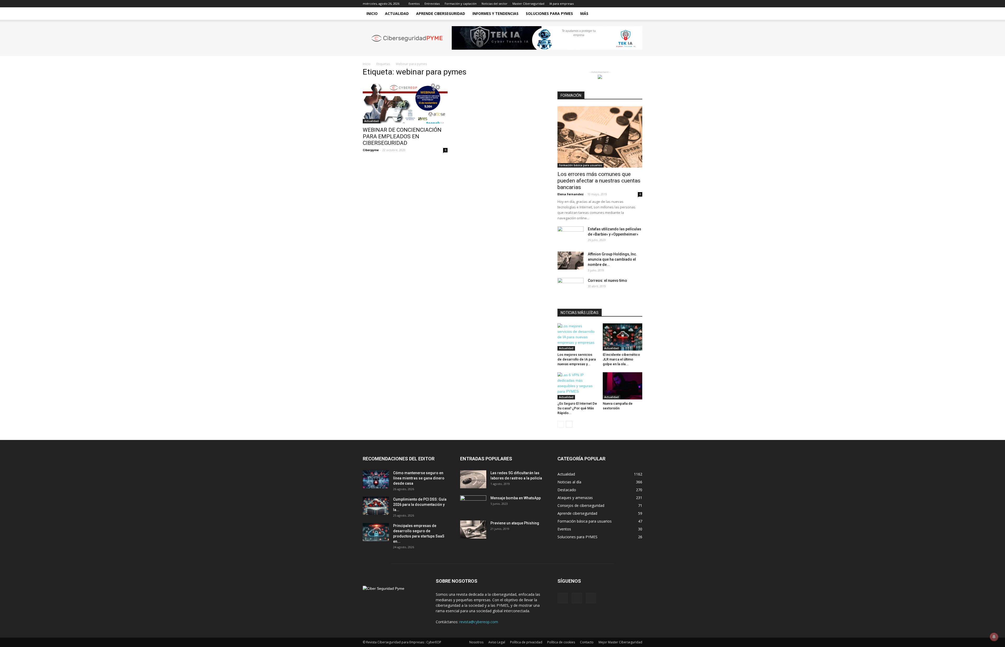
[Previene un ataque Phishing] (473, 529)
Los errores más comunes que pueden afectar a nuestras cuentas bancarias (598, 180)
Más (584, 13)
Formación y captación (461, 3)
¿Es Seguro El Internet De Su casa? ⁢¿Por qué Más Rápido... (577, 408)
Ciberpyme (371, 150)
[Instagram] (621, 3)
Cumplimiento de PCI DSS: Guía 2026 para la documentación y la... (419, 504)
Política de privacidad (526, 642)
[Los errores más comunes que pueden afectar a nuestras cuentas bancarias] (599, 137)
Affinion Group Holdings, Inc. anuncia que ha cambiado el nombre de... (612, 259)
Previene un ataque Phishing (514, 523)
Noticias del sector (494, 3)
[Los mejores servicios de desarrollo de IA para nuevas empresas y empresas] (577, 337)
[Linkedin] (630, 3)
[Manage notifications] (994, 637)
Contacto (587, 642)
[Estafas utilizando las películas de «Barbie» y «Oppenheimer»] (570, 235)
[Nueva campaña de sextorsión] (623, 385)
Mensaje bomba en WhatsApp (515, 498)
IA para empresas (561, 3)
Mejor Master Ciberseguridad (620, 642)
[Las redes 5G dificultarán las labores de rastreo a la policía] (473, 479)
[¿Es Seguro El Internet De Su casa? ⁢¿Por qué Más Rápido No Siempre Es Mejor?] (577, 385)
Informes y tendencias (495, 13)
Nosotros (476, 642)
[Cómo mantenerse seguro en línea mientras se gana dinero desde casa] (376, 479)
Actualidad (397, 13)
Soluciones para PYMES (549, 13)
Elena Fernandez (570, 194)
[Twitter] (638, 3)
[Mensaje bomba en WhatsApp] (473, 504)
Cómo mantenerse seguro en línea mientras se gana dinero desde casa (418, 478)
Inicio (372, 13)
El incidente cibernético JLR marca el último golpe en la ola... (621, 359)
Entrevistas (432, 3)
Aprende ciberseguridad (440, 13)
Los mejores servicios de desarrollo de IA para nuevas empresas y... (576, 359)
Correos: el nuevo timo (607, 280)
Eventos (414, 3)
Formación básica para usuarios (580, 165)
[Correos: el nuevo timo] (570, 287)
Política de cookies (561, 642)
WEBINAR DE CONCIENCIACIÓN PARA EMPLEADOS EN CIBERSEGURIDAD (402, 136)
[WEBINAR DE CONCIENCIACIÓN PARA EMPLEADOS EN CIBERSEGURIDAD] (405, 102)
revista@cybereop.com (478, 621)
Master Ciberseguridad (528, 3)
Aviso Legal (496, 642)
